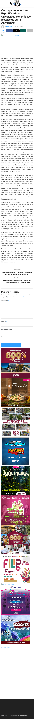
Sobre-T (6, 715)
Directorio (3, 712)
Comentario (5, 300)
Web (2, 337)
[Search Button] (32, 3)
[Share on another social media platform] (30, 30)
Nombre (4, 321)
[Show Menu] (2, 3)
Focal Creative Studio (23, 715)
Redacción (9, 26)
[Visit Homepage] (17, 3)
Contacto (10, 712)
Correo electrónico (7, 329)
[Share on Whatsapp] (23, 30)
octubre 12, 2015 (19, 26)
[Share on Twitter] (16, 30)
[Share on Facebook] (9, 30)
